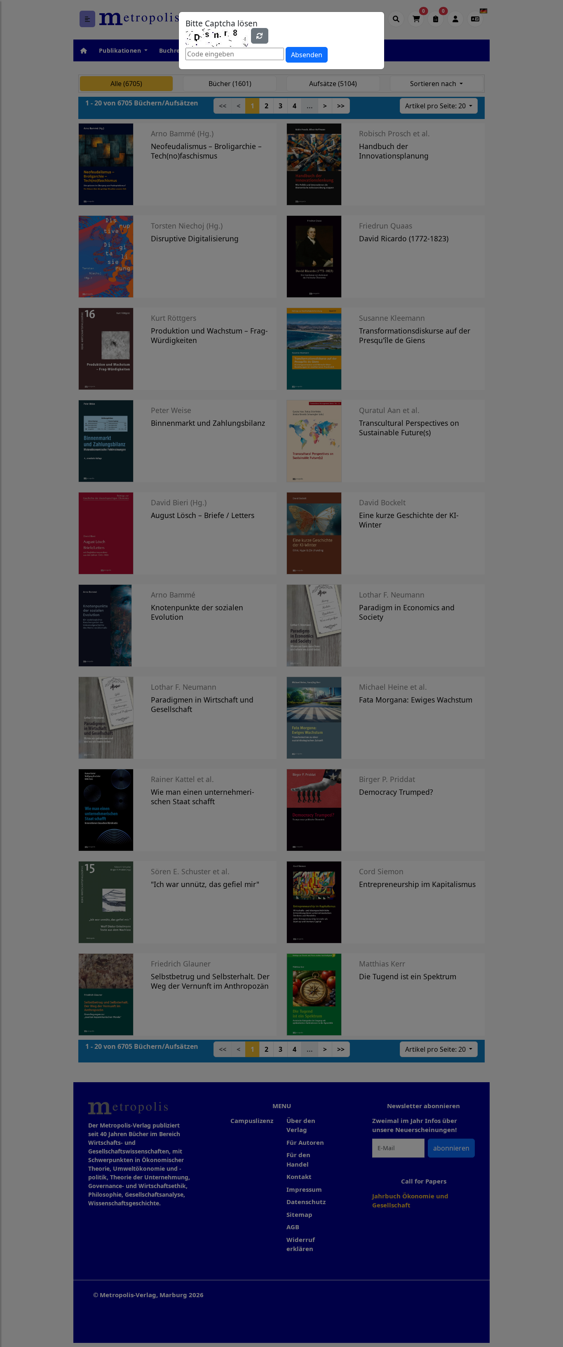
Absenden (306, 54)
